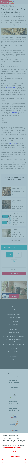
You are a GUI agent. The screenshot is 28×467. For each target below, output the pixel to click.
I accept (14, 452)
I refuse (14, 461)
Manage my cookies (14, 456)
